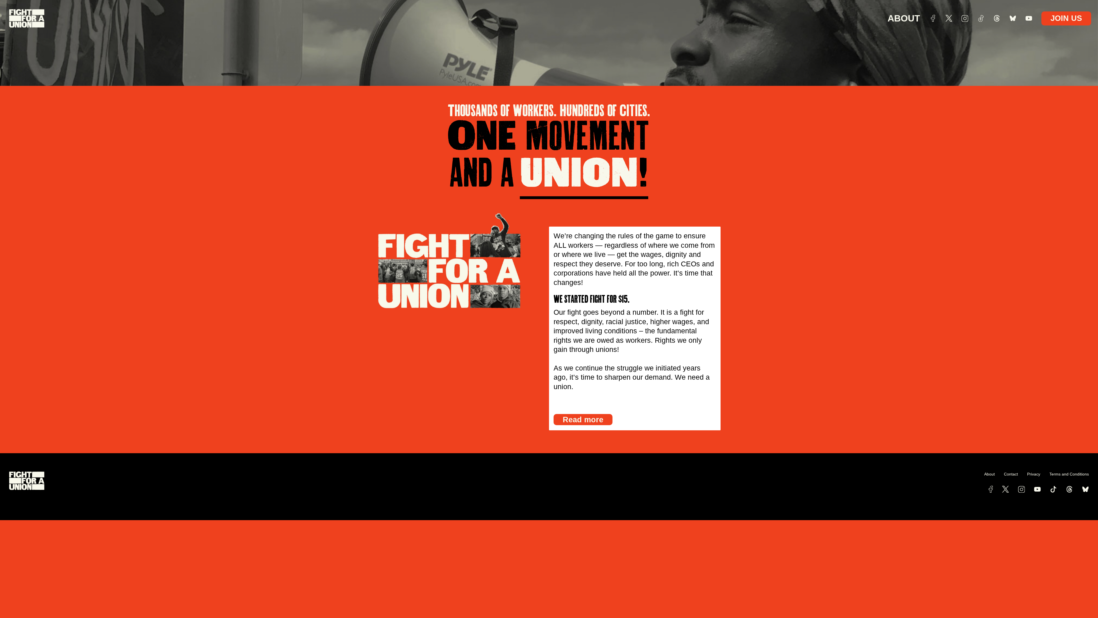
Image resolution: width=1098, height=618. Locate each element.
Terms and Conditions (1069, 474)
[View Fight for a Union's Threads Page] (1069, 489)
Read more (583, 419)
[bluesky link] (1085, 489)
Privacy (1033, 474)
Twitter (948, 18)
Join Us (1066, 18)
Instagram (964, 18)
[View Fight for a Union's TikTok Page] (1053, 489)
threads (996, 18)
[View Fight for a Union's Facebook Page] (990, 489)
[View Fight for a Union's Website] (279, 481)
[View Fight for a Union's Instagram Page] (1021, 489)
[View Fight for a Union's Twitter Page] (1005, 489)
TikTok (980, 18)
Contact (1011, 474)
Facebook (932, 18)
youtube (1028, 18)
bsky (1012, 18)
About (904, 18)
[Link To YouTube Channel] (1037, 489)
